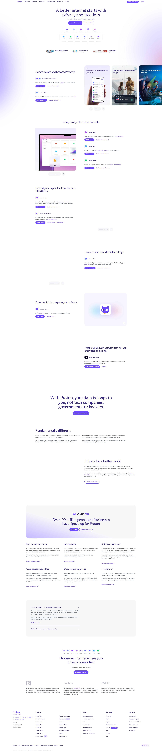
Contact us (132, 730)
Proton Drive (39, 722)
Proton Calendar (40, 719)
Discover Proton (51, 1)
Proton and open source (32, 586)
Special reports (87, 730)
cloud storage (119, 136)
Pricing (67, 1)
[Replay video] (124, 323)
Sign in (142, 1)
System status (16, 745)
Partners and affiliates (135, 722)
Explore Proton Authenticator (55, 222)
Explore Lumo (50, 316)
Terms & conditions (23, 750)
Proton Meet (62, 719)
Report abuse (25, 745)
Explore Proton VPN (54, 100)
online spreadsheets (115, 164)
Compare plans (88, 23)
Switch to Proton (63, 736)
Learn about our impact (92, 481)
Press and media (133, 727)
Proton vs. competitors (89, 733)
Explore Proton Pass (52, 207)
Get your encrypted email (81, 413)
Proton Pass (39, 727)
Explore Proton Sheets (102, 168)
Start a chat (40, 316)
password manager (64, 202)
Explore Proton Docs (101, 154)
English (145, 745)
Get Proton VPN (41, 100)
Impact (108, 722)
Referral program (133, 724)
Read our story (35, 623)
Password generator (88, 716)
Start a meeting (90, 268)
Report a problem (34, 745)
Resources (60, 1)
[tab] (104, 229)
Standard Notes (63, 724)
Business (34, 1)
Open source (86, 724)
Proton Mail (76, 688)
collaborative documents (101, 150)
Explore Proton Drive (102, 140)
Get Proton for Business (92, 366)
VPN (74, 96)
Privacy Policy (15, 750)
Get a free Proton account (108, 584)
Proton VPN (39, 724)
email (61, 82)
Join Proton (74, 529)
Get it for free (40, 86)
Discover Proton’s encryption (33, 561)
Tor (83, 722)
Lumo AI (61, 722)
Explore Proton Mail (52, 86)
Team (107, 719)
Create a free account (133, 1)
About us (108, 716)
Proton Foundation (111, 724)
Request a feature (58, 745)
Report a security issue (47, 745)
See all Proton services (69, 586)
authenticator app (52, 219)
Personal (27, 1)
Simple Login (62, 727)
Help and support (134, 719)
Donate (108, 733)
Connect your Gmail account (108, 563)
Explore (104, 366)
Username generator (88, 719)
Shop (107, 730)
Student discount (87, 727)
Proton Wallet (39, 730)
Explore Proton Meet (103, 268)
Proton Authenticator (64, 716)
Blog (107, 736)
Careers (108, 727)
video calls (87, 264)
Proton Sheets (39, 736)
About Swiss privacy (69, 561)
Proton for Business (85, 529)
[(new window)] (13, 717)
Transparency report (32, 750)
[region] (123, 88)
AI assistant (40, 313)
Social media (132, 716)
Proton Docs (39, 733)
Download (41, 1)
